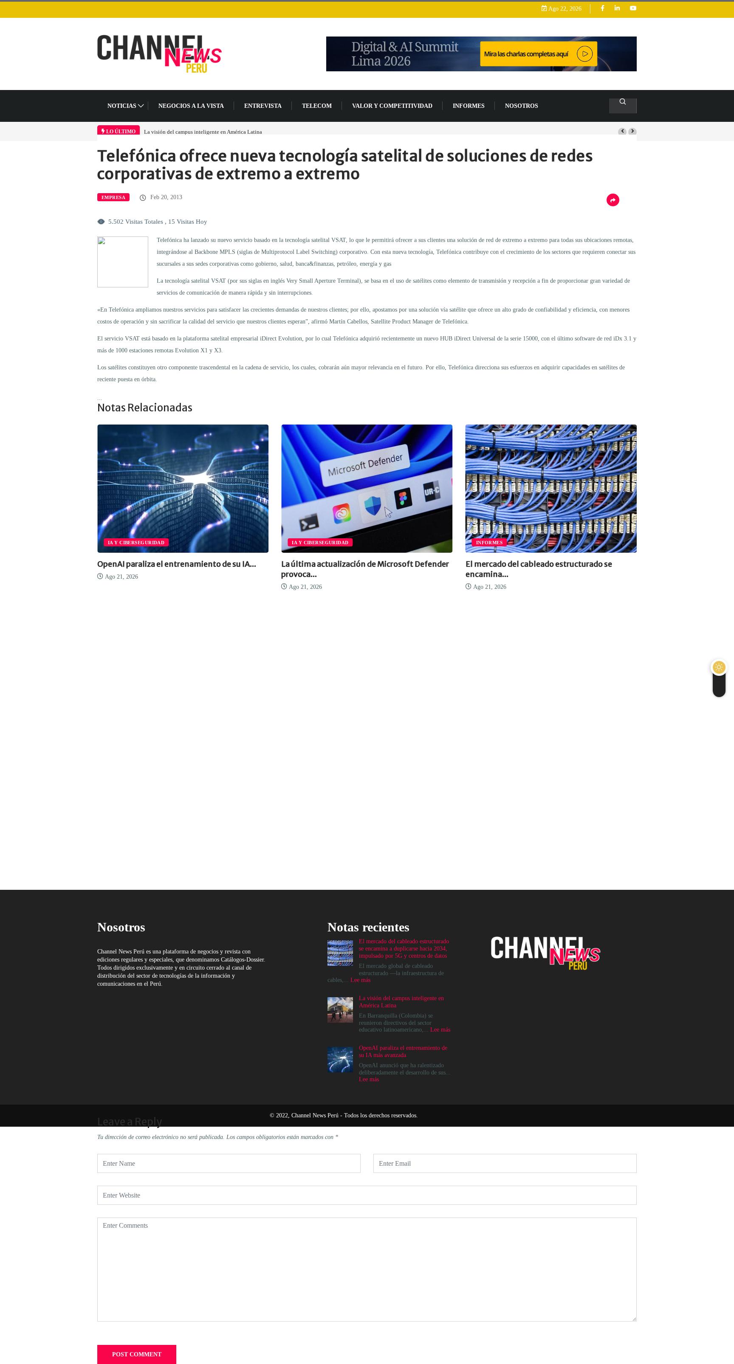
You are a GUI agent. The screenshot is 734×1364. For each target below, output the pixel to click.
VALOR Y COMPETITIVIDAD (392, 106)
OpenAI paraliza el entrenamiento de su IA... (176, 564)
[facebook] (602, 9)
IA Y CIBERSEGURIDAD (136, 542)
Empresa (113, 197)
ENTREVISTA (263, 106)
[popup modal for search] (623, 105)
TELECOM (317, 106)
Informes (469, 106)
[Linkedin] (617, 9)
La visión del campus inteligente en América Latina (203, 132)
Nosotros (521, 106)
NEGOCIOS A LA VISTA (191, 106)
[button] (622, 132)
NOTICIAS (121, 106)
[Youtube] (633, 9)
